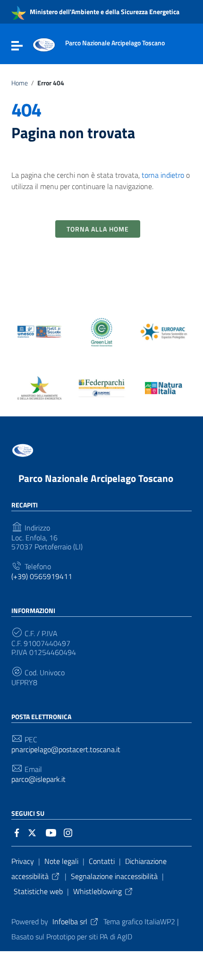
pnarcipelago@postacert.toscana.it (65, 749)
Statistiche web (38, 891)
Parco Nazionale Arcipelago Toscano (95, 478)
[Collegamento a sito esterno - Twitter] (34, 832)
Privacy (22, 861)
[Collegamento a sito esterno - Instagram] (68, 832)
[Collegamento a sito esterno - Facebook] (17, 832)
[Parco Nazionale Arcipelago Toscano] (44, 44)
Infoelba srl (69, 921)
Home (19, 83)
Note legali (61, 861)
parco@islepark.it (38, 779)
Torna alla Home (98, 229)
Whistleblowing (97, 891)
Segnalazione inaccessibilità (114, 876)
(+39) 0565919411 (41, 576)
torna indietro (163, 175)
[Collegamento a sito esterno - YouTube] (51, 832)
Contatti (102, 861)
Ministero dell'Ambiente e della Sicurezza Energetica (103, 12)
